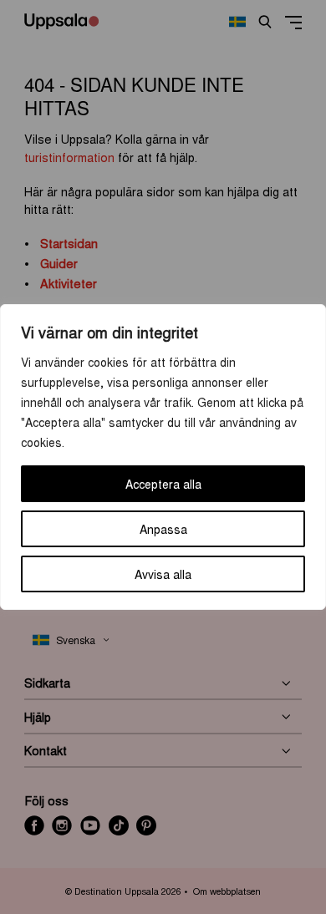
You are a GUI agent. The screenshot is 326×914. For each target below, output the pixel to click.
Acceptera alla (163, 483)
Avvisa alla (163, 574)
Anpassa (163, 528)
